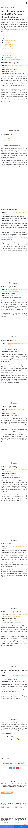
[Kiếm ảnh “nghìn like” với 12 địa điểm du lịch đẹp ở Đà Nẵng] (21, 798)
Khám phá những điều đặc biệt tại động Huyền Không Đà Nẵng (7, 819)
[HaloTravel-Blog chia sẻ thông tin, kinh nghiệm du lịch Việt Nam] (14, 3)
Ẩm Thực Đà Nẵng (11, 7)
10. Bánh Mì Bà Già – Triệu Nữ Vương (11, 59)
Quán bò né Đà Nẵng (8, 736)
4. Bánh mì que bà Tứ (8, 46)
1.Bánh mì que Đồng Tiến (9, 40)
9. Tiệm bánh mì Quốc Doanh (9, 57)
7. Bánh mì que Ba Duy (8, 53)
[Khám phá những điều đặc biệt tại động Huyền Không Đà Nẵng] (7, 813)
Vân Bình (14, 782)
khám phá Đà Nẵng (20, 763)
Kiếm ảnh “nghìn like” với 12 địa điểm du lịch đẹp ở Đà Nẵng (21, 805)
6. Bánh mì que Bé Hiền (8, 51)
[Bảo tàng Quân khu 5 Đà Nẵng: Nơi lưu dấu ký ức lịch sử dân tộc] (21, 813)
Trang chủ (4, 7)
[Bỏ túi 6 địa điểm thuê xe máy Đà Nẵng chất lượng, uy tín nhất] (7, 798)
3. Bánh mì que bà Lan (8, 44)
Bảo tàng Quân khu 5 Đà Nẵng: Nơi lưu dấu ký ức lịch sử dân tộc (20, 819)
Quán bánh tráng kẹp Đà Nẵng (11, 739)
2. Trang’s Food (7, 42)
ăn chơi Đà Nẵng (7, 763)
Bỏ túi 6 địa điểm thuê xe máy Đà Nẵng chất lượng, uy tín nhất (7, 805)
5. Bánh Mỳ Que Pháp (8, 48)
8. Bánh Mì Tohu (7, 55)
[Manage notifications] (25, 825)
